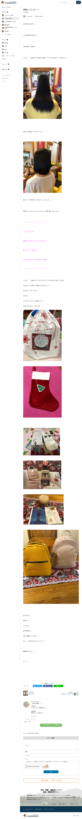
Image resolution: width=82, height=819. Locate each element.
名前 (26, 751)
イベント (4, 64)
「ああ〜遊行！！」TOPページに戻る (51, 780)
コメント (27, 745)
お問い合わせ (38, 809)
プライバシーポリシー (49, 809)
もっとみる (33, 716)
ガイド (4, 40)
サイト (26, 759)
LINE (59, 686)
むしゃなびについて (28, 809)
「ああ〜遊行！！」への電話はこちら (51, 725)
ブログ (4, 12)
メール (27, 755)
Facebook (48, 686)
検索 (79, 2)
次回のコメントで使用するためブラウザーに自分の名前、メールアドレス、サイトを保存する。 (48, 761)
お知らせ (4, 69)
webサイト (26, 721)
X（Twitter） (38, 686)
